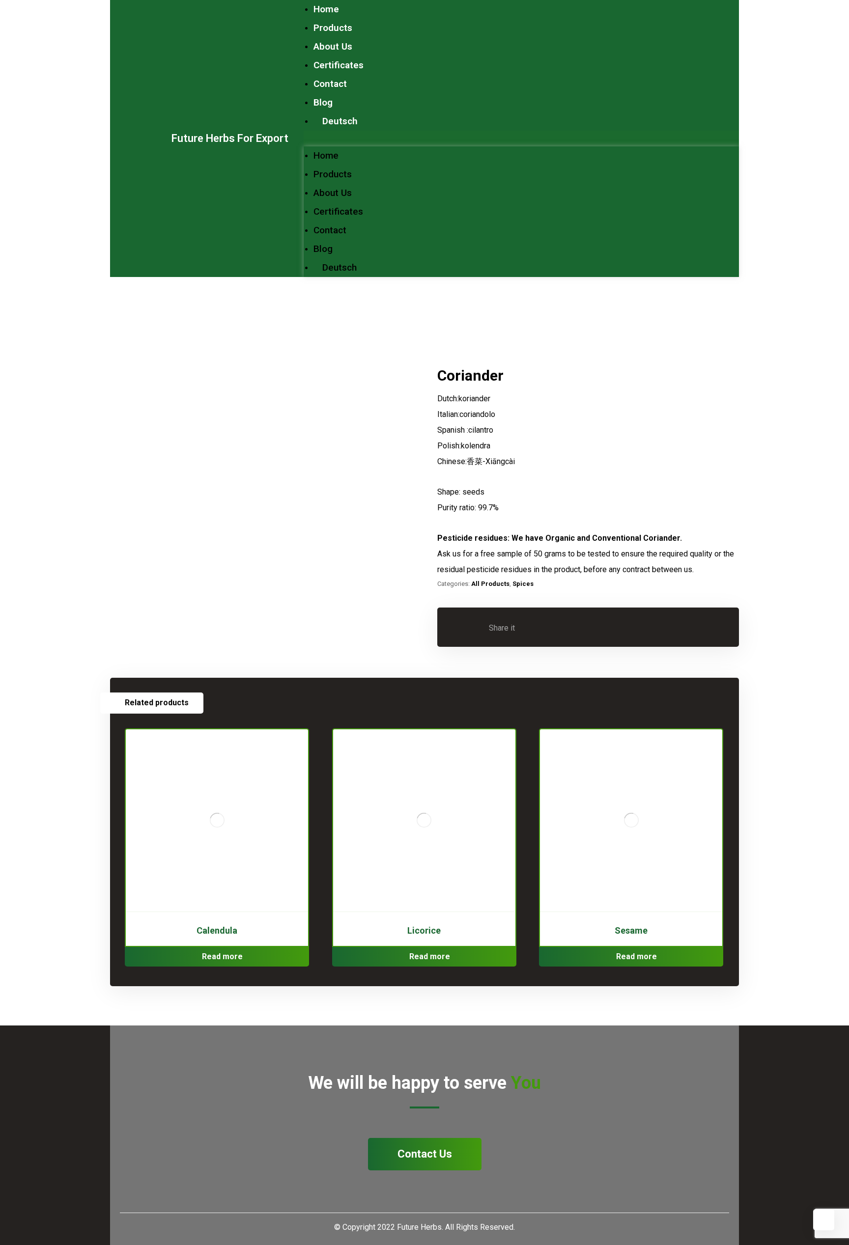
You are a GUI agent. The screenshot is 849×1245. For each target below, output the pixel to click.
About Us (332, 46)
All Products (490, 583)
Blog (323, 102)
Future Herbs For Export (229, 138)
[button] (521, 138)
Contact (330, 83)
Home (326, 9)
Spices (523, 583)
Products (332, 27)
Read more (222, 956)
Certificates (338, 65)
